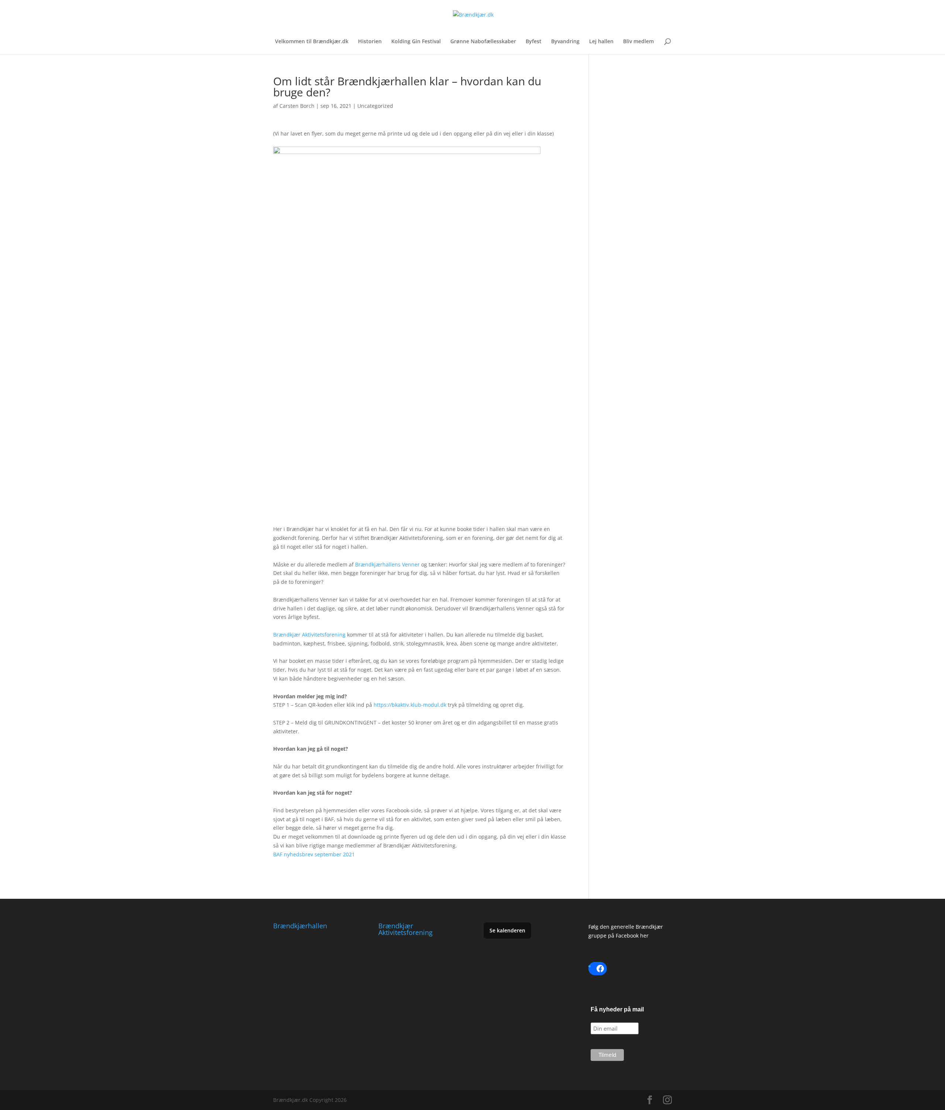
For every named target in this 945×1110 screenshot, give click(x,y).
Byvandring (565, 42)
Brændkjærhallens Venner (387, 564)
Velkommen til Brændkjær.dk (311, 42)
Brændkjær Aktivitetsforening (309, 634)
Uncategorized (375, 105)
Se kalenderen (507, 930)
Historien (370, 42)
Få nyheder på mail (617, 1009)
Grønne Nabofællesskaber (483, 42)
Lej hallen (601, 42)
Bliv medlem (638, 42)
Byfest (534, 42)
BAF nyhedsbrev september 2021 (314, 854)
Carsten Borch (297, 105)
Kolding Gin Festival (416, 42)
